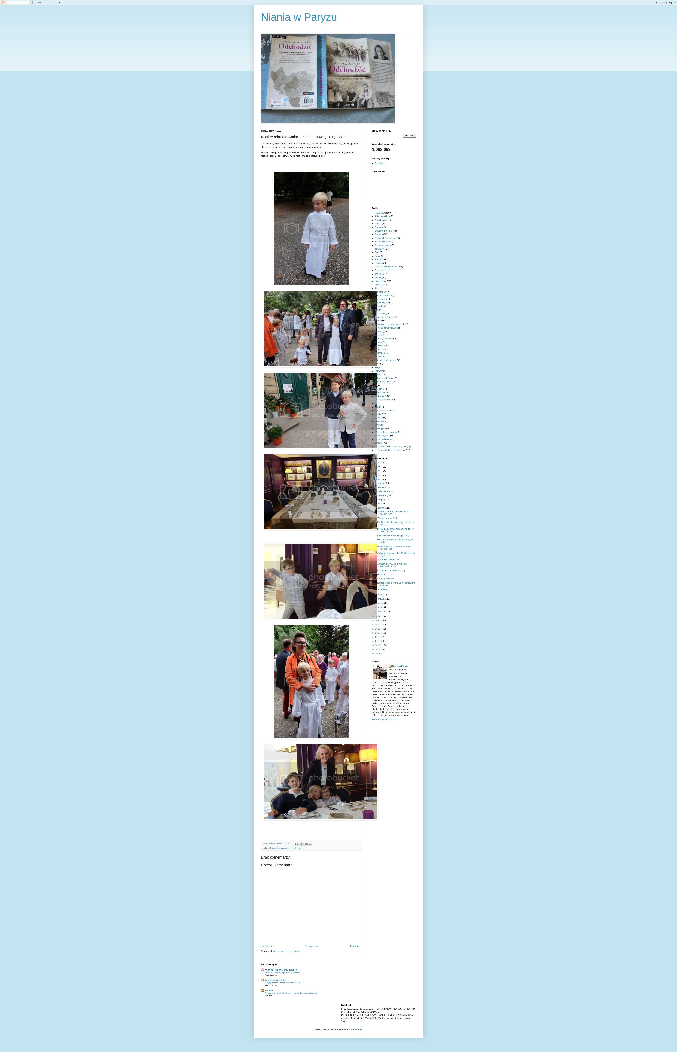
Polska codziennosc (384, 378)
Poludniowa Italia (383, 382)
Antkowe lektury (382, 216)
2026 (378, 463)
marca (381, 603)
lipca (380, 504)
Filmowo (379, 263)
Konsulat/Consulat (383, 295)
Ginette (378, 277)
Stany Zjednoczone (384, 410)
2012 (378, 653)
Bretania (379, 234)
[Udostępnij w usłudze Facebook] (306, 844)
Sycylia (378, 414)
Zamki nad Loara (383, 439)
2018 (378, 629)
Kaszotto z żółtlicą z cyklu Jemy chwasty (282, 972)
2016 (378, 637)
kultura (378, 310)
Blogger (358, 1029)
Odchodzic (380, 356)
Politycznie (380, 371)
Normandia (380, 353)
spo (376, 403)
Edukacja (379, 259)
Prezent (381, 574)
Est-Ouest (379, 163)
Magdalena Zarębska (275, 980)
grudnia (382, 483)
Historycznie (380, 281)
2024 (378, 471)
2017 (378, 633)
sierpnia (382, 499)
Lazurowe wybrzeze (384, 317)
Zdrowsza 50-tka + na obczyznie (390, 450)
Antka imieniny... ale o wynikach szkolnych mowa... (392, 565)
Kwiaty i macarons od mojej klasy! (393, 535)
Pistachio (269, 990)
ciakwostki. (380, 249)
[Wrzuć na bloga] (300, 844)
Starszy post (355, 946)
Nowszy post (268, 946)
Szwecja (379, 417)
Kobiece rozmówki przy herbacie (281, 970)
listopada (382, 487)
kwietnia (382, 599)
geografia (379, 274)
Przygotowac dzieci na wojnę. (391, 570)
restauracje (380, 392)
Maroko (378, 335)
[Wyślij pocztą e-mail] (296, 844)
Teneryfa (379, 425)
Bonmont (379, 227)
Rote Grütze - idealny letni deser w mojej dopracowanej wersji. (291, 993)
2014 (378, 645)
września (382, 495)
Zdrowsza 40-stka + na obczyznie (391, 446)
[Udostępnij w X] (303, 844)
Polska (378, 374)
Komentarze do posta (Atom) (286, 951)
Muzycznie (380, 346)
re (376, 385)
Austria (378, 223)
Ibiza (377, 288)
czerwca (382, 508)
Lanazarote (380, 313)
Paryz (377, 367)
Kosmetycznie (381, 299)
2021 (378, 616)
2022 (378, 479)
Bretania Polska (382, 241)
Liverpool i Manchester (386, 328)
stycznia (382, 611)
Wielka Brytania (382, 435)
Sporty (378, 407)
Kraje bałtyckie (382, 303)
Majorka (378, 331)
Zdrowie (378, 443)
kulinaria (379, 306)
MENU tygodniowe (384, 339)
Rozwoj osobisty (382, 400)
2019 (378, 625)
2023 (378, 475)
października (384, 491)
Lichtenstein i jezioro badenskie (390, 324)
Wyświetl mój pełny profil (384, 719)
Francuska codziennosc (280, 848)
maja (380, 595)
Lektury (378, 321)
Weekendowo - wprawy (386, 432)
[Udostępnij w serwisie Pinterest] (310, 844)
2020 (378, 620)
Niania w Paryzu (299, 17)
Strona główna (311, 946)
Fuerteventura (381, 270)
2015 (378, 641)
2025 (378, 467)
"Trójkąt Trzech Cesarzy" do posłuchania (282, 983)
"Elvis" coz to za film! (387, 518)
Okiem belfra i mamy (384, 360)
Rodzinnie (296, 848)
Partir (377, 364)
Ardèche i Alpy (381, 220)
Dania (377, 256)
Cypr (377, 252)
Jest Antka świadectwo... (388, 559)
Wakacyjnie (380, 428)
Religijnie (379, 389)
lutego (381, 607)
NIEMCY (379, 349)
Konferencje (380, 292)
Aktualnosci (380, 213)
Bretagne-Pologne (383, 231)
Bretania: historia (383, 245)
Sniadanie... (383, 589)
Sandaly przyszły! (385, 578)
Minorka (378, 342)
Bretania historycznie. (385, 238)
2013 (378, 649)
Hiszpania (379, 285)
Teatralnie (379, 421)
